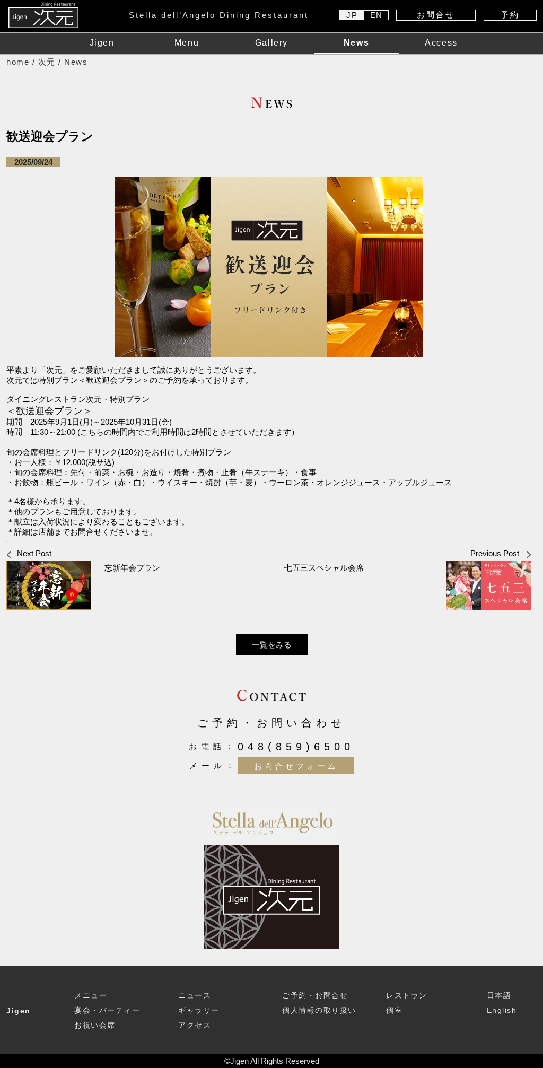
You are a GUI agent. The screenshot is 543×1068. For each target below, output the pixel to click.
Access (441, 42)
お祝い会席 (95, 1025)
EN (376, 15)
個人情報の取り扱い (319, 1010)
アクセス (194, 1025)
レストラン (406, 996)
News (356, 42)
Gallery (271, 42)
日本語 (499, 996)
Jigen (102, 42)
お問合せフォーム (296, 765)
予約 (510, 14)
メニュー (90, 996)
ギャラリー (199, 1010)
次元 (47, 61)
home (17, 61)
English (502, 1010)
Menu (186, 42)
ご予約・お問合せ (315, 996)
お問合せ (436, 14)
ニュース (194, 996)
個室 (394, 1010)
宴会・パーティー (107, 1010)
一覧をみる (272, 644)
